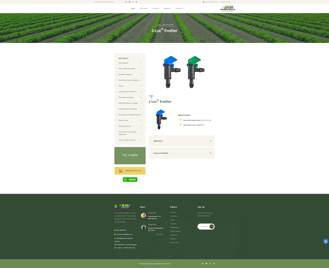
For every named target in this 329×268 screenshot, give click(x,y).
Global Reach (174, 227)
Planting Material (125, 126)
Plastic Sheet (123, 120)
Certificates (174, 235)
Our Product (174, 216)
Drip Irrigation (167, 25)
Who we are (144, 8)
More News (159, 234)
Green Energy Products (127, 140)
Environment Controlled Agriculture (127, 133)
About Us (173, 212)
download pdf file (132, 171)
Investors (173, 224)
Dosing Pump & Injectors (127, 92)
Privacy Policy (174, 242)
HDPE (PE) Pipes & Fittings (128, 103)
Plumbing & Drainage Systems (129, 115)
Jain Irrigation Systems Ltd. (161, 264)
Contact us (179, 8)
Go (211, 226)
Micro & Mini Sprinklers (127, 69)
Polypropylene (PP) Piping (128, 109)
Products (156, 8)
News (142, 207)
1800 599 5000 (227, 2)
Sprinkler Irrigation (125, 74)
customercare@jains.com (211, 2)
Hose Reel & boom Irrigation (129, 80)
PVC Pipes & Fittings (126, 97)
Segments (167, 8)
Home (133, 8)
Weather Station (175, 231)
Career (172, 220)
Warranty (173, 239)
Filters (121, 86)
